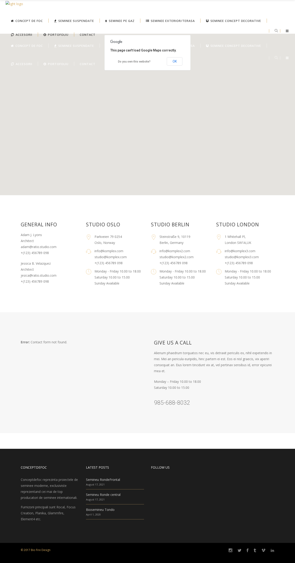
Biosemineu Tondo (100, 509)
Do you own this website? (134, 61)
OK (175, 61)
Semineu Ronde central (103, 494)
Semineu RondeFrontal (103, 479)
